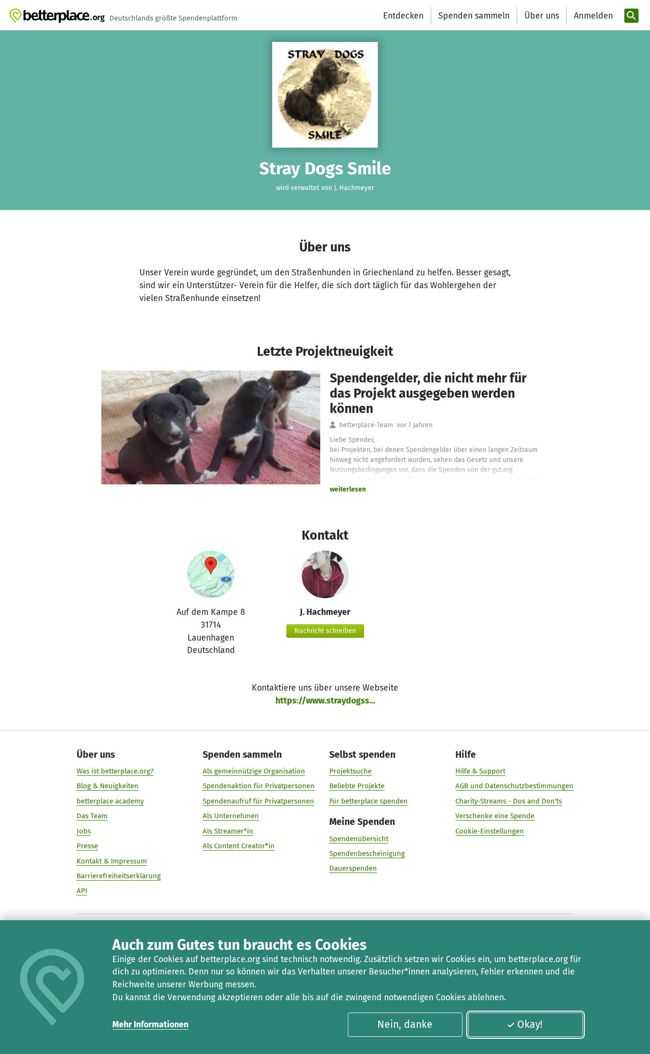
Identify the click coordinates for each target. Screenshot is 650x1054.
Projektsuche (350, 771)
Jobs (84, 831)
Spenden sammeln (474, 15)
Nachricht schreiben (325, 631)
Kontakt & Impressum (112, 861)
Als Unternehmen (231, 816)
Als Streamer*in (228, 831)
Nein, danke (405, 1024)
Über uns (541, 15)
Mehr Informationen (150, 1024)
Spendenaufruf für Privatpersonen (258, 801)
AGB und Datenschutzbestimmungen (514, 786)
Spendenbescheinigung (367, 853)
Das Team (92, 816)
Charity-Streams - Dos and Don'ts (508, 801)
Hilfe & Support (480, 771)
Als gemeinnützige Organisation (254, 771)
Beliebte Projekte (356, 786)
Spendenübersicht (358, 838)
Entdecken (403, 15)
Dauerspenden (353, 868)
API (82, 890)
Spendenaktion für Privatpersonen (259, 786)
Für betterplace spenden (368, 801)
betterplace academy (110, 801)
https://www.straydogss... (325, 700)
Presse (87, 846)
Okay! (529, 1024)
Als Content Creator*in (239, 846)
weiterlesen (348, 489)
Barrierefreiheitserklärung (119, 876)
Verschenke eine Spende (494, 816)
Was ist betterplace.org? (115, 771)
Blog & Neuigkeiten (107, 786)
